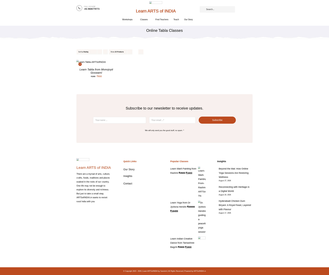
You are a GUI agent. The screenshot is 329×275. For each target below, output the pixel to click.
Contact (127, 183)
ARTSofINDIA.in (200, 271)
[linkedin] (98, 209)
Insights (127, 176)
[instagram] (85, 209)
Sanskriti (163, 271)
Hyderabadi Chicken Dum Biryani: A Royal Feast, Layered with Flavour (235, 205)
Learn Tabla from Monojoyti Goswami (96, 71)
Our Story (129, 169)
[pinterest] (89, 209)
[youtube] (93, 209)
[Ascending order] (105, 52)
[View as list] (140, 51)
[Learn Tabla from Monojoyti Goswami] (91, 62)
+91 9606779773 (91, 9)
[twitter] (81, 209)
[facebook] (77, 209)
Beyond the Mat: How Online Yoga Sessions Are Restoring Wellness (234, 172)
